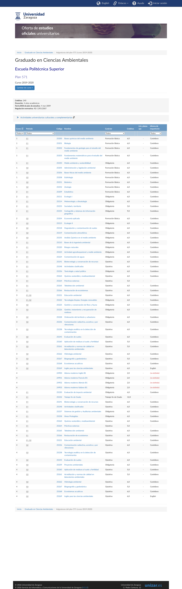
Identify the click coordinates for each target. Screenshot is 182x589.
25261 (59, 346)
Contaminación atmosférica (75, 233)
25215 (59, 223)
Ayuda (140, 3)
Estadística (68, 192)
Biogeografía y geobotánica (75, 359)
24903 (59, 388)
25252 (59, 187)
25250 (59, 163)
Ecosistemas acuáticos (73, 364)
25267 (59, 359)
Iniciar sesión (159, 3)
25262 (59, 354)
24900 (59, 373)
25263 (59, 276)
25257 (59, 412)
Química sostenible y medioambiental (79, 276)
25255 (59, 238)
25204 (59, 219)
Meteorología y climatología (75, 201)
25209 (59, 192)
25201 (59, 143)
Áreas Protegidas (71, 416)
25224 (59, 257)
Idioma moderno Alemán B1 (75, 383)
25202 (59, 148)
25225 (59, 305)
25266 (59, 291)
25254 (59, 211)
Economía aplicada (72, 219)
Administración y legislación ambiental (79, 168)
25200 (59, 139)
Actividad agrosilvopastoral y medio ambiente (83, 252)
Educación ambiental (72, 295)
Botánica (68, 182)
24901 (59, 378)
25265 (59, 286)
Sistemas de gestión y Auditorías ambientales (82, 412)
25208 (59, 177)
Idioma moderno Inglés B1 (75, 373)
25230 (59, 392)
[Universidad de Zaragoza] (29, 16)
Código (59, 129)
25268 (59, 364)
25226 (59, 310)
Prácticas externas (71, 281)
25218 (59, 228)
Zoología (67, 187)
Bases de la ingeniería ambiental (77, 243)
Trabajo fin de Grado (72, 397)
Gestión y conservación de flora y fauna (80, 305)
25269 (59, 368)
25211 (59, 197)
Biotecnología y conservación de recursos (81, 262)
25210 (59, 243)
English (104, 3)
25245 (59, 337)
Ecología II (68, 223)
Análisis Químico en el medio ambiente (80, 238)
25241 (59, 262)
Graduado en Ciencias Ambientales (39, 53)
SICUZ (85, 588)
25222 (59, 300)
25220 (59, 247)
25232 (59, 397)
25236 (59, 322)
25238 (59, 329)
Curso (18, 129)
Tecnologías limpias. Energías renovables (80, 300)
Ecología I (68, 197)
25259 (59, 465)
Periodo (29, 129)
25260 (59, 342)
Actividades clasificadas (74, 267)
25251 (59, 182)
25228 (59, 317)
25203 (59, 156)
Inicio (19, 53)
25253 (59, 206)
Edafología (68, 177)
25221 (59, 295)
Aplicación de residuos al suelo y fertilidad (81, 342)
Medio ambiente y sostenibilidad (77, 163)
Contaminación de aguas (74, 257)
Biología (67, 143)
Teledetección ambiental (74, 286)
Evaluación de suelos (72, 337)
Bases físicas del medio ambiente (77, 173)
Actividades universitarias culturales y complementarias (46, 117)
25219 (59, 233)
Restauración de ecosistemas (76, 291)
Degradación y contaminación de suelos (80, 228)
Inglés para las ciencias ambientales (78, 368)
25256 (59, 271)
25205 (59, 168)
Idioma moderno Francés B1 (76, 378)
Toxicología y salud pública (75, 271)
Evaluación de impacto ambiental (77, 392)
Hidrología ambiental (72, 354)
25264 (59, 281)
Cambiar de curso (24, 88)
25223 (59, 252)
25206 (59, 173)
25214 (59, 201)
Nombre (67, 129)
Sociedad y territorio (72, 206)
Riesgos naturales (71, 247)
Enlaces (122, 3)
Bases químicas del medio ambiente (78, 139)
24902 (59, 383)
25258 (59, 416)
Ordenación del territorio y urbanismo (79, 317)
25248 (59, 267)
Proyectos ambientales (73, 465)
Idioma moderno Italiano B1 (75, 388)
